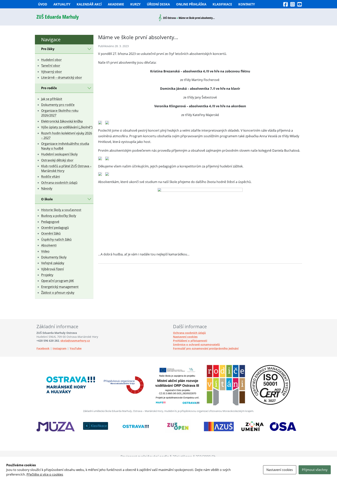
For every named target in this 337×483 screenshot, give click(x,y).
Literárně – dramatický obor (61, 77)
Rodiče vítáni (50, 176)
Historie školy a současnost (61, 210)
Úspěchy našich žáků (56, 239)
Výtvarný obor (51, 72)
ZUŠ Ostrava (169, 18)
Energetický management (60, 287)
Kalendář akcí (89, 4)
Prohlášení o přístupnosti (190, 340)
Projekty (47, 275)
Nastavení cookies (185, 337)
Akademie (116, 4)
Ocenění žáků (51, 233)
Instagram (60, 348)
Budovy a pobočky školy (58, 216)
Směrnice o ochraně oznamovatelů (196, 344)
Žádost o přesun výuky (57, 292)
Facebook (43, 348)
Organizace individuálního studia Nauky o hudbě (65, 146)
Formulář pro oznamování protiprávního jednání (206, 348)
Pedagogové (50, 222)
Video (45, 251)
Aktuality (61, 4)
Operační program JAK (57, 281)
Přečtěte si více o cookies (45, 474)
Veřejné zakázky (52, 263)
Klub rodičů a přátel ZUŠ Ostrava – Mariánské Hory (66, 168)
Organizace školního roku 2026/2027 (59, 112)
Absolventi (49, 245)
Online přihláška (191, 4)
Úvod (42, 4)
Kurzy (135, 4)
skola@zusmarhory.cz (75, 340)
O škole (47, 199)
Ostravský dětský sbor (57, 160)
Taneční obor (50, 65)
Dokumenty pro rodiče (57, 105)
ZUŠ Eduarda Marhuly (57, 16)
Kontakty (246, 4)
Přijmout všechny (314, 470)
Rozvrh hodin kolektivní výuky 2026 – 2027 (66, 135)
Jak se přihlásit (51, 99)
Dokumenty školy (54, 257)
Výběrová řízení (52, 269)
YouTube (76, 348)
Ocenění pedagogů (55, 227)
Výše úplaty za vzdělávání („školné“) (66, 127)
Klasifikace (222, 4)
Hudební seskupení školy (59, 154)
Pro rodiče (49, 88)
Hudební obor (51, 60)
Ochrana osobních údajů (59, 182)
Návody (46, 188)
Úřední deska (158, 4)
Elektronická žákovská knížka (62, 121)
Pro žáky (47, 49)
